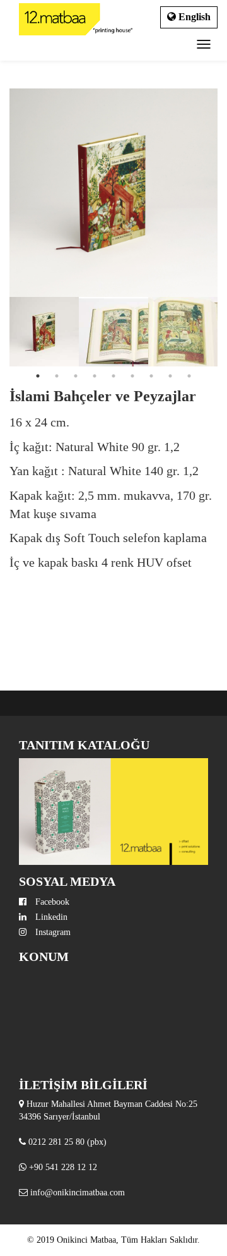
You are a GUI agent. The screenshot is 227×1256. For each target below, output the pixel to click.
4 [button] (94, 376)
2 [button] (56, 376)
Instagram (52, 932)
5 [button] (113, 376)
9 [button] (189, 376)
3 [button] (75, 376)
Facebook (51, 902)
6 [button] (132, 376)
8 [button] (170, 376)
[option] (113, 192)
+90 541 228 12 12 (63, 1167)
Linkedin (50, 917)
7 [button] (151, 376)
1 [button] (38, 376)
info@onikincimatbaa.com (77, 1192)
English (193, 16)
